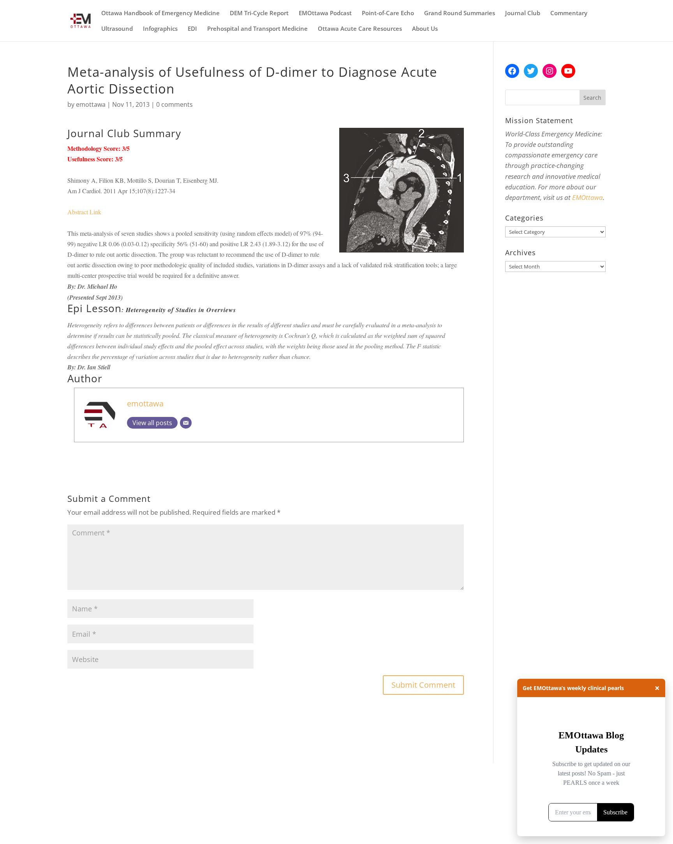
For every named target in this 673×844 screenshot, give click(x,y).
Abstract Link (84, 212)
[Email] (186, 423)
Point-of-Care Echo (388, 13)
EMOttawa (587, 197)
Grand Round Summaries (459, 13)
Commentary (568, 13)
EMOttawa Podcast (325, 13)
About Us (425, 29)
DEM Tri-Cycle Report (259, 13)
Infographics (160, 29)
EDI (192, 29)
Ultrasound (117, 29)
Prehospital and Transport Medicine (257, 29)
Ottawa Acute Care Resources (360, 29)
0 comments (174, 104)
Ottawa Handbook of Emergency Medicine (160, 13)
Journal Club (522, 13)
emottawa (91, 104)
